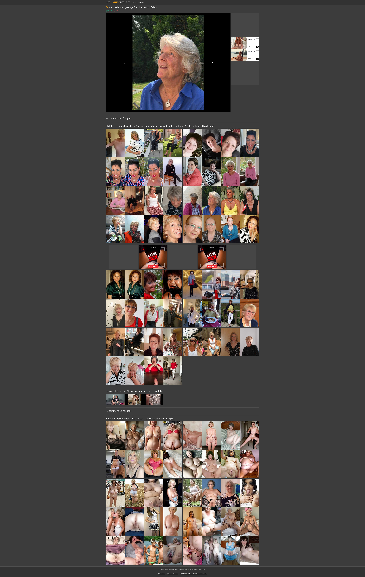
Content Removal (173, 574)
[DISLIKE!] (114, 10)
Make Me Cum (251, 39)
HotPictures (118, 2)
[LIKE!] (107, 10)
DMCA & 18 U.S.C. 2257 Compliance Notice (194, 574)
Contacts (162, 574)
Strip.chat (250, 46)
